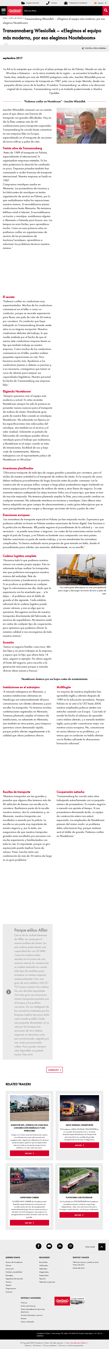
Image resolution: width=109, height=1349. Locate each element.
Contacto (54, 3)
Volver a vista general (95, 48)
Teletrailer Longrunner (47, 1282)
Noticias (24, 1303)
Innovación (10, 1269)
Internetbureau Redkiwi (78, 1343)
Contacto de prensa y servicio (32, 1315)
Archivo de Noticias (15, 18)
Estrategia (9, 1275)
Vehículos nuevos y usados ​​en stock (85, 1262)
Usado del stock (78, 1268)
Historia (8, 1282)
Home (5, 18)
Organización (11, 1288)
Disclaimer (37, 1345)
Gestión (8, 1285)
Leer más (28, 1153)
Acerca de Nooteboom (14, 1262)
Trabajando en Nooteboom (78, 3)
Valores (8, 1265)
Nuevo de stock (78, 1265)
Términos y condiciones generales (71, 1345)
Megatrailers (44, 1272)
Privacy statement (49, 1345)
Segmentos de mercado (14, 1279)
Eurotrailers (43, 1262)
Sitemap (28, 1345)
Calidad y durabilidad (14, 1272)
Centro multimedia (27, 1322)
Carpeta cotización (32, 3)
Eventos (23, 1318)
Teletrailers (43, 1269)
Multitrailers (43, 1265)
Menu (3, 11)
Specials (42, 1279)
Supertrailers (44, 1275)
